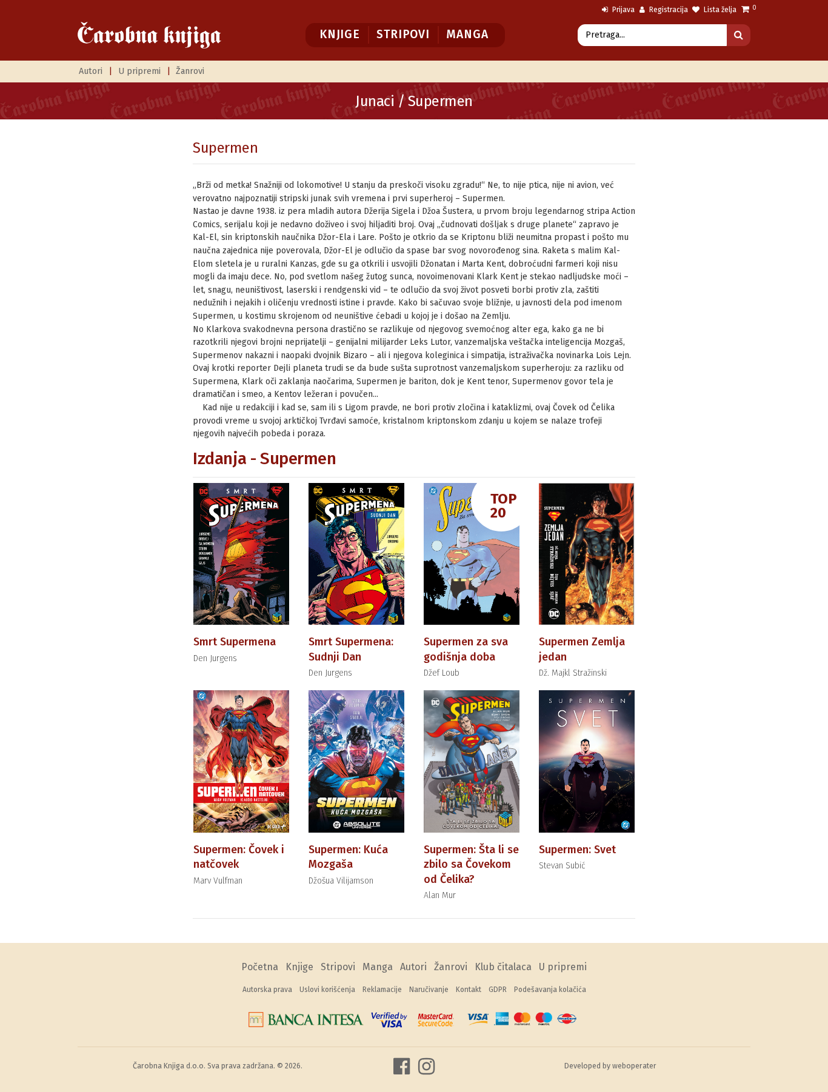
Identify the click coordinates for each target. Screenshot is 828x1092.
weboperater (634, 1065)
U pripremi (139, 71)
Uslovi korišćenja (327, 989)
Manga (467, 34)
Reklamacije (382, 989)
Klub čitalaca (503, 967)
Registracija (667, 9)
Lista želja (719, 9)
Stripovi (402, 34)
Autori (90, 71)
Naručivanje (429, 989)
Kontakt (468, 989)
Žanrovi (190, 71)
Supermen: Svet (577, 849)
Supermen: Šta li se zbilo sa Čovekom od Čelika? (471, 864)
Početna (259, 967)
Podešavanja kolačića (550, 989)
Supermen (225, 147)
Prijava (622, 9)
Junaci (374, 101)
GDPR (498, 989)
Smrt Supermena (234, 641)
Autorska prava (267, 989)
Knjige (339, 34)
